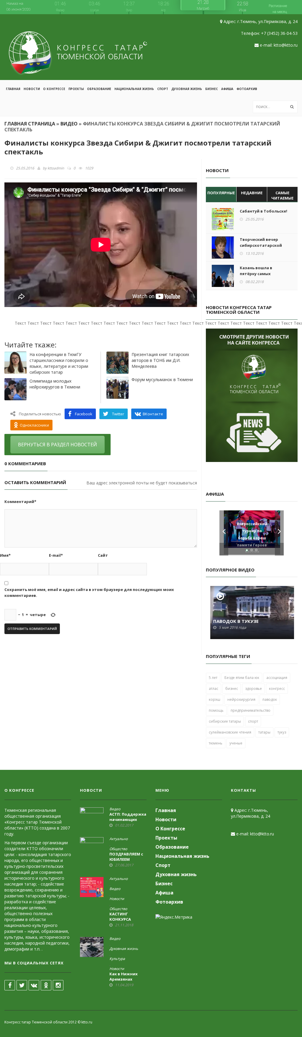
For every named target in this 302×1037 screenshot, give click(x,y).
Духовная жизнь (186, 89)
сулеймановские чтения (230, 732)
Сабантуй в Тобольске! (263, 211)
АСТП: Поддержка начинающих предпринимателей (130, 819)
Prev (223, 533)
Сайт (103, 555)
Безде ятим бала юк (241, 677)
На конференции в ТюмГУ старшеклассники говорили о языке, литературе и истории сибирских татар (58, 363)
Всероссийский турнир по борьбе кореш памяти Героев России (252, 539)
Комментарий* (20, 501)
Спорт (162, 89)
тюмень (215, 743)
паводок (269, 699)
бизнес (231, 688)
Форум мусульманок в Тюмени (162, 379)
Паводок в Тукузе (236, 621)
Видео (69, 123)
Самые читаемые (282, 195)
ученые (235, 743)
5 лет (213, 677)
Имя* (5, 555)
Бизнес (211, 89)
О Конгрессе (54, 89)
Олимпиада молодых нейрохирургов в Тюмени (54, 384)
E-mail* (56, 555)
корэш (214, 699)
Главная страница (29, 123)
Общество (118, 849)
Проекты (76, 89)
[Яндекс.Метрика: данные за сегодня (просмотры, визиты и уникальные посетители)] (173, 917)
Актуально (118, 839)
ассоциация (276, 677)
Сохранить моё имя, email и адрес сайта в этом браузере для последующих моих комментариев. (89, 592)
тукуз (282, 732)
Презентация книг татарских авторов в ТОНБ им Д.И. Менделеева (160, 360)
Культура (117, 958)
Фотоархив (247, 89)
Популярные (221, 192)
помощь (216, 710)
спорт (253, 721)
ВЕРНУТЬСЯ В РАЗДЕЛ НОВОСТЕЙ (57, 444)
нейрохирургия (241, 699)
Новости (32, 89)
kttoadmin (55, 168)
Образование (99, 89)
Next (279, 533)
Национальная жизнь (134, 89)
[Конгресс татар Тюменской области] (78, 47)
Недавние (251, 192)
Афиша (227, 89)
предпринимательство (250, 710)
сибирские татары (225, 721)
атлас (213, 688)
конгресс (277, 688)
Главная (13, 89)
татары (264, 732)
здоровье (253, 688)
